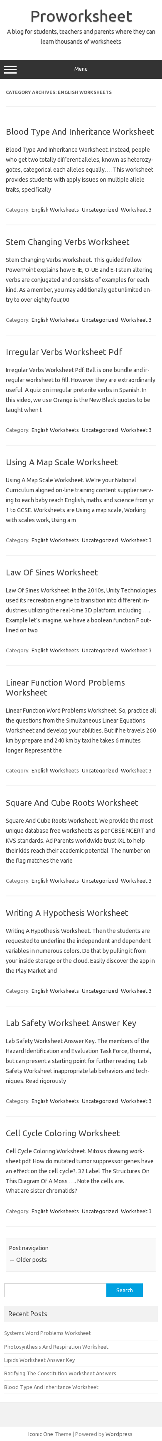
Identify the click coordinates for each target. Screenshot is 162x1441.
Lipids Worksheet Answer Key (39, 1360)
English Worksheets (55, 209)
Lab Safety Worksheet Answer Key (71, 1023)
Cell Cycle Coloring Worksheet (63, 1133)
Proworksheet (81, 16)
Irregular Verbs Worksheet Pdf (64, 352)
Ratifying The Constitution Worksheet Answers (60, 1373)
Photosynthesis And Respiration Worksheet (56, 1347)
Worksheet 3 (136, 209)
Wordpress (119, 1434)
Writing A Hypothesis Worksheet (67, 913)
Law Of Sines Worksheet (52, 572)
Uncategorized (100, 209)
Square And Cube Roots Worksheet (72, 802)
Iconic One (40, 1434)
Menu (81, 69)
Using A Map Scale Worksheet (62, 462)
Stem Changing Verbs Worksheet (68, 242)
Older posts (28, 1259)
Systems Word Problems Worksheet (47, 1333)
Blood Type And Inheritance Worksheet (80, 131)
